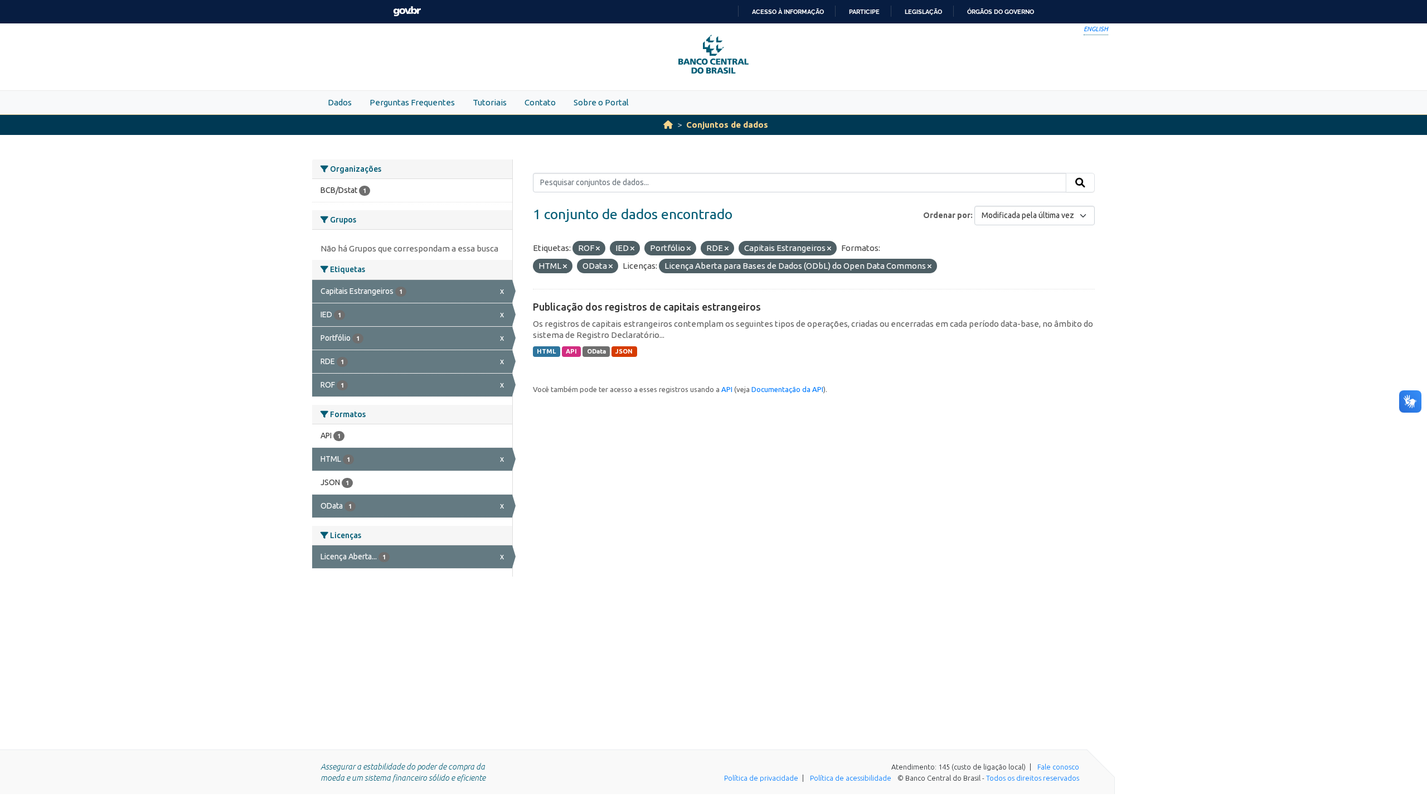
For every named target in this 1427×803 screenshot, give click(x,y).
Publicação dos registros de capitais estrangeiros (647, 306)
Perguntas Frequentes (412, 102)
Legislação (923, 12)
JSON (624, 351)
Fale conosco (1058, 767)
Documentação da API (787, 389)
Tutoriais (490, 102)
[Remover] (598, 248)
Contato (540, 102)
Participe (864, 12)
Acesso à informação (788, 12)
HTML (546, 351)
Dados (340, 102)
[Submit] (1080, 183)
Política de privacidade (761, 778)
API (571, 351)
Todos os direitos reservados (1032, 778)
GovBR (407, 11)
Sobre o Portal (601, 102)
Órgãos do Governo (1000, 12)
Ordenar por (946, 215)
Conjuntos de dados (727, 124)
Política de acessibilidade (850, 778)
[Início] (668, 124)
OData (596, 351)
